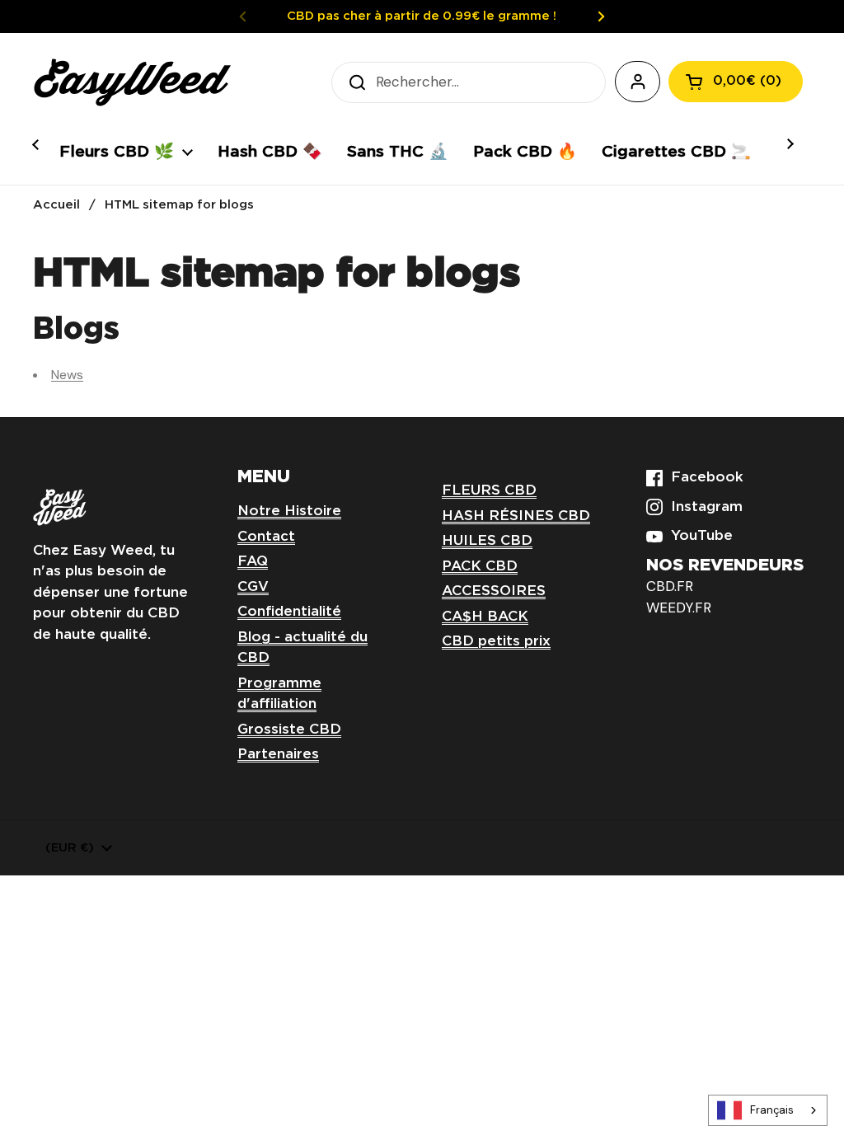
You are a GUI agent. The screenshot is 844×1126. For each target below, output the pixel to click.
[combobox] (768, 1110)
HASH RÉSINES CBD (516, 516)
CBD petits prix (496, 642)
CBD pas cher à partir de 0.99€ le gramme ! (421, 16)
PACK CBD (480, 567)
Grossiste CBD (289, 730)
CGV (253, 587)
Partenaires (278, 754)
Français (772, 1110)
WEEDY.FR (678, 607)
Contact (266, 537)
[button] (735, 81)
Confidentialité (289, 612)
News (67, 374)
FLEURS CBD (489, 491)
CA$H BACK (485, 617)
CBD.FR (669, 586)
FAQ (252, 562)
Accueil (56, 204)
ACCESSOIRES (494, 591)
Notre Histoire (289, 511)
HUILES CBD (487, 541)
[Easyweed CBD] (132, 82)
